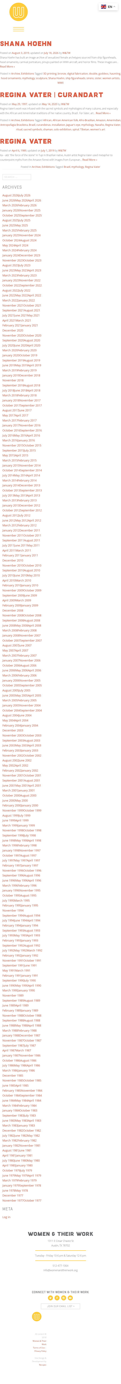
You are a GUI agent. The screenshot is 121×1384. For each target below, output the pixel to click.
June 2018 (20, 390)
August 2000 (28, 795)
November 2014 (29, 465)
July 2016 (8, 435)
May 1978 (21, 1190)
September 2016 (31, 430)
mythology (28, 78)
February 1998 (27, 845)
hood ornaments (11, 78)
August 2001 (32, 780)
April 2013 (33, 495)
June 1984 (8, 1100)
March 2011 (23, 550)
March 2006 (10, 675)
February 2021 (11, 325)
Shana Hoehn (26, 44)
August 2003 (32, 740)
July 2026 (24, 195)
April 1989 (22, 1005)
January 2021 (29, 325)
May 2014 (20, 475)
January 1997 (29, 865)
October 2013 (11, 490)
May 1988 (21, 1025)
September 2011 (13, 540)
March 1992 (34, 950)
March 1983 (10, 1125)
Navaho (99, 125)
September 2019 (13, 360)
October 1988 (32, 1015)
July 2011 (8, 545)
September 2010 (13, 570)
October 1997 (11, 855)
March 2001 (10, 790)
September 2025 (31, 215)
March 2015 (10, 460)
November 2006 (29, 660)
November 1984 (31, 1090)
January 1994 (29, 925)
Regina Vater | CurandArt (52, 95)
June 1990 (8, 985)
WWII (60, 83)
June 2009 (30, 595)
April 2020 (33, 345)
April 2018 (33, 390)
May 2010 (33, 575)
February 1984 (27, 1105)
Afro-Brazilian (87, 120)
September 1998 (13, 835)
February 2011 (11, 555)
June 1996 (8, 880)
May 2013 (20, 495)
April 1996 (34, 880)
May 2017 (8, 415)
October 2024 (11, 240)
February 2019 (27, 370)
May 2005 (21, 695)
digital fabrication (77, 73)
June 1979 (8, 1175)
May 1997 (20, 860)
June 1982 (20, 1135)
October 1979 (11, 1170)
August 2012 (10, 515)
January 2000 (29, 805)
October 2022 (11, 285)
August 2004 (10, 715)
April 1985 (22, 1085)
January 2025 (10, 235)
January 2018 (10, 400)
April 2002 (21, 765)
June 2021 (20, 315)
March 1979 (10, 1180)
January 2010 (29, 585)
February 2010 (11, 585)
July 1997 (8, 860)
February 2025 (27, 230)
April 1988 (34, 1025)
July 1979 (26, 1170)
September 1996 (13, 875)
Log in (6, 1217)
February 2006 (27, 675)
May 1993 (20, 935)
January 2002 (29, 770)
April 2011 (9, 550)
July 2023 (24, 265)
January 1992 (29, 955)
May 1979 (21, 1175)
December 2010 (12, 560)
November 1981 (29, 1145)
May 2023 (21, 270)
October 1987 (32, 1040)
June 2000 (8, 800)
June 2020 (20, 345)
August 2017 (10, 410)
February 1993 (11, 940)
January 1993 (29, 940)
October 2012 (11, 510)
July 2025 (24, 220)
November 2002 (12, 755)
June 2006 (8, 670)
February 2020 (27, 350)
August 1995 (28, 895)
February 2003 (11, 750)
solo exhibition (62, 129)
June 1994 (20, 920)
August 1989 (32, 1000)
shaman (48, 129)
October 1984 (11, 1095)
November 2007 (29, 635)
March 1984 (10, 1105)
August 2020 (32, 340)
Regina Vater (112, 125)
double (93, 73)
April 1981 (9, 1155)
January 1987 (10, 1055)
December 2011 (29, 530)
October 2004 (11, 710)
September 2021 (13, 310)
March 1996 (10, 885)
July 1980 (8, 1160)
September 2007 (31, 640)
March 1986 (10, 1070)
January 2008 (10, 635)
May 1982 (33, 1135)
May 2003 (21, 745)
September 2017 (31, 405)
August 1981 (10, 1150)
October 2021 (32, 305)
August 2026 (10, 195)
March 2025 (10, 230)
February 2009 (11, 605)
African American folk (65, 120)
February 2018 (27, 395)
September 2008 (13, 620)
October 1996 (32, 870)
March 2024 (10, 250)
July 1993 (8, 935)
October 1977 (32, 1200)
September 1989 (13, 1000)
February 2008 (27, 630)
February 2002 (11, 770)
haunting (115, 73)
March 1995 (22, 900)
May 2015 (8, 455)
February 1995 (11, 905)
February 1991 (11, 975)
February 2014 (27, 480)
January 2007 (10, 660)
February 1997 (11, 865)
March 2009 (23, 600)
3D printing (50, 73)
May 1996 (21, 880)
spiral (75, 129)
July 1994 (8, 920)
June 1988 (8, 1025)
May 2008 (21, 625)
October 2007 (11, 640)
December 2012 (29, 505)
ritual (19, 129)
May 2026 (21, 200)
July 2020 (8, 345)
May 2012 (21, 520)
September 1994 (13, 915)
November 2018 (12, 380)
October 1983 (28, 1110)
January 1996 (10, 890)
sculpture (41, 78)
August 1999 (10, 815)
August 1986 (28, 1060)
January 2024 (10, 255)
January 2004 (29, 725)
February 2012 (27, 525)
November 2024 (29, 235)
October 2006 (11, 665)
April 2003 (34, 745)
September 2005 (31, 685)
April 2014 (33, 475)
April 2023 (34, 270)
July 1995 (8, 900)
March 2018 (10, 395)
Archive (15, 73)
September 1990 (13, 980)
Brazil (32, 125)
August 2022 (10, 290)
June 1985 (8, 1085)
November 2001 (12, 775)
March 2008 (10, 630)
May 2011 (33, 545)
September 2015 (13, 450)
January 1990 (26, 990)
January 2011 (29, 555)
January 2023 (10, 280)
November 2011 (12, 535)
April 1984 (34, 1100)
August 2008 (32, 620)
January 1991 (29, 975)
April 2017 (21, 415)
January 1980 (24, 1165)
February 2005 (27, 700)
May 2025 (21, 225)
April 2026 (34, 200)
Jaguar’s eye (73, 125)
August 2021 (32, 310)
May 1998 (21, 840)
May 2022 (21, 295)
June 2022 (8, 295)
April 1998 (34, 840)
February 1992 (11, 955)
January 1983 (26, 1125)
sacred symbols (32, 129)
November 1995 (29, 890)
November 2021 (12, 305)
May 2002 (8, 765)
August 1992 (32, 945)
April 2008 (34, 625)
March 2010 (23, 580)
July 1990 (30, 980)
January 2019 (10, 375)
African (47, 120)
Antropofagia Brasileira (14, 125)
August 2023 (10, 265)
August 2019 (32, 360)
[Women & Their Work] (18, 10)
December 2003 (12, 730)
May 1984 (21, 1100)
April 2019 (34, 365)
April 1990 (34, 985)
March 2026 (10, 205)
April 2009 (9, 600)
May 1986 (20, 1065)
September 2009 (13, 595)
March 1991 (22, 970)
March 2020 (10, 350)
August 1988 (32, 1020)
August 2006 (28, 665)
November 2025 (29, 210)
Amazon (101, 120)
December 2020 (12, 330)
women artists (111, 78)
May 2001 (21, 785)
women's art (97, 129)
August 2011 (32, 540)
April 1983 (34, 1120)
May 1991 (8, 970)
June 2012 (8, 520)
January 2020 (10, 355)
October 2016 (11, 430)
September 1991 (13, 965)
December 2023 (29, 255)
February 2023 (27, 275)
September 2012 (31, 510)
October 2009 (32, 590)
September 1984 (31, 1095)
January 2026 (10, 210)
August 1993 (32, 930)
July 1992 (8, 950)
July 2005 (24, 690)
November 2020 (12, 335)
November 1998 (12, 830)
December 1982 (12, 1130)
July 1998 (30, 835)
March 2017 (10, 420)
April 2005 (34, 695)
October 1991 (32, 960)
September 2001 (13, 780)
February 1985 (11, 1090)
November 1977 (12, 1200)
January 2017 (10, 425)
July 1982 (8, 1135)
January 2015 (10, 465)
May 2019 (21, 365)
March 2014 (10, 480)
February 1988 (27, 1030)
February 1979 (27, 1180)
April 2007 (21, 650)
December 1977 (12, 1195)
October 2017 (11, 405)
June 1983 (8, 1120)
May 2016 (20, 435)
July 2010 (8, 575)
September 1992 (13, 945)
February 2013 (27, 500)
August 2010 (32, 570)
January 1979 (10, 1185)
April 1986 (33, 1065)
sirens (90, 78)
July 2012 (24, 515)
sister (98, 78)
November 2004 (29, 705)
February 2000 (11, 805)
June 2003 (8, 745)
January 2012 (10, 530)
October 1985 (32, 1080)
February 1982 (27, 1140)
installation (58, 125)
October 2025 (11, 215)
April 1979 (34, 1175)
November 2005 (29, 680)
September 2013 (31, 490)
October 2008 (32, 615)
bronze (62, 73)
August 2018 (32, 385)
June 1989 (8, 1005)
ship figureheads (75, 78)
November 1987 (12, 1040)
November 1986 (29, 1055)
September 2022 (31, 285)
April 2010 (9, 580)
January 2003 (29, 750)
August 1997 (28, 855)
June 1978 (8, 1190)
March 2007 (10, 655)
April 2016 (33, 435)
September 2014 (31, 470)
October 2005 (11, 685)
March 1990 (10, 990)
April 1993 (33, 935)
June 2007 (25, 645)
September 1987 (13, 1045)
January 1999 (26, 825)
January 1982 (10, 1145)
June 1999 (8, 820)
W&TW (66, 53)
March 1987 (23, 1050)
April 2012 (34, 520)
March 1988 (10, 1030)
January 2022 (26, 300)
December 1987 (29, 1035)
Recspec (42, 1364)
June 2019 (8, 365)
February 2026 (27, 205)
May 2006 (21, 670)
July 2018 (8, 390)
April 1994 (33, 920)
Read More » (7, 66)
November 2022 (29, 280)
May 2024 (8, 245)
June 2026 (8, 200)
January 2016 (26, 440)
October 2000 (11, 795)
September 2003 (13, 740)
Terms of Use (39, 1347)
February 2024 (27, 250)
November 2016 (29, 425)
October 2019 (28, 355)
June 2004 (25, 715)
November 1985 (12, 1080)
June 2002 (25, 760)
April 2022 (34, 295)
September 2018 (13, 385)
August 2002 (10, 760)
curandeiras (43, 125)
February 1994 (11, 925)
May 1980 (33, 1160)
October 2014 (11, 470)
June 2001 (8, 785)
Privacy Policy (40, 1351)
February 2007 (27, 655)
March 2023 (10, 275)
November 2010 (12, 565)
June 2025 (8, 225)
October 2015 (32, 445)
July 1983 (30, 1115)
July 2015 (30, 450)
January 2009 (29, 605)
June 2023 (8, 270)
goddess (103, 73)
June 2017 (25, 410)
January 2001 (26, 790)
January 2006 (10, 680)
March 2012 (10, 525)
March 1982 (10, 1140)
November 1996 (12, 870)
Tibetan (84, 129)
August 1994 (32, 915)
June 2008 (8, 625)
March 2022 (10, 300)
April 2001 (34, 785)
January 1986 (26, 1070)
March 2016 (10, 440)
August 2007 (10, 645)
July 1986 (8, 1065)
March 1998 (10, 845)
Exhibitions (27, 73)
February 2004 (11, 725)
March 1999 (10, 825)
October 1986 (11, 1060)
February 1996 (27, 885)
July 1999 (24, 815)
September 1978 (30, 1185)
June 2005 (8, 695)
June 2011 (20, 545)
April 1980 (9, 1165)
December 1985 (12, 1075)
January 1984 (10, 1110)
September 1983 (13, 1115)
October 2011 (32, 535)
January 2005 (10, 705)
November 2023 (12, 260)
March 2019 (10, 370)
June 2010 (20, 575)
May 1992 (20, 950)
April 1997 (33, 860)
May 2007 (8, 650)
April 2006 (34, 670)
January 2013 (10, 505)
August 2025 (10, 220)
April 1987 (9, 1050)
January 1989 (29, 1010)
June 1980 (20, 1160)
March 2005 (10, 700)
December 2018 (29, 375)
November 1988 (12, 1015)
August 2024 (28, 240)
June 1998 (8, 840)
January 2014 (10, 485)
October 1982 (32, 1130)
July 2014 (8, 475)
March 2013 (10, 500)
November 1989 (12, 995)
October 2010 (32, 565)
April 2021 (9, 320)
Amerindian (114, 120)
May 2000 (21, 800)
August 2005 (10, 690)
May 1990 (21, 985)
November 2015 (12, 445)
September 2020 (13, 340)
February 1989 (11, 1010)
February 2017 (27, 420)
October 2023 (32, 260)
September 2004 (31, 710)
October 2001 (32, 775)
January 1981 (24, 1155)
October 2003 (32, 735)
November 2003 (12, 735)
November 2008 (12, 615)
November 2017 (29, 400)
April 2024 (21, 245)
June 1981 (25, 1150)
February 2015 (27, 460)
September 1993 (13, 930)
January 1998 (10, 850)
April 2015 (21, 455)
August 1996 (32, 875)
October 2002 (32, 755)
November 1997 (29, 850)
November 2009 (12, 590)
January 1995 (29, 905)
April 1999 (22, 820)
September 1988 (13, 1020)
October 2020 (32, 335)
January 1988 (10, 1035)
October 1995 (11, 895)
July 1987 (30, 1045)
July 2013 (8, 495)
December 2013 (29, 485)
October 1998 (32, 830)
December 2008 (12, 610)
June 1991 (30, 965)
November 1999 (12, 810)
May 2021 (33, 315)
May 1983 (21, 1120)
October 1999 (32, 810)
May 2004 (8, 720)
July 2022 (24, 290)
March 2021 (23, 320)
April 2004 (21, 720)
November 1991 (12, 960)
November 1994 (12, 910)
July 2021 (8, 315)
